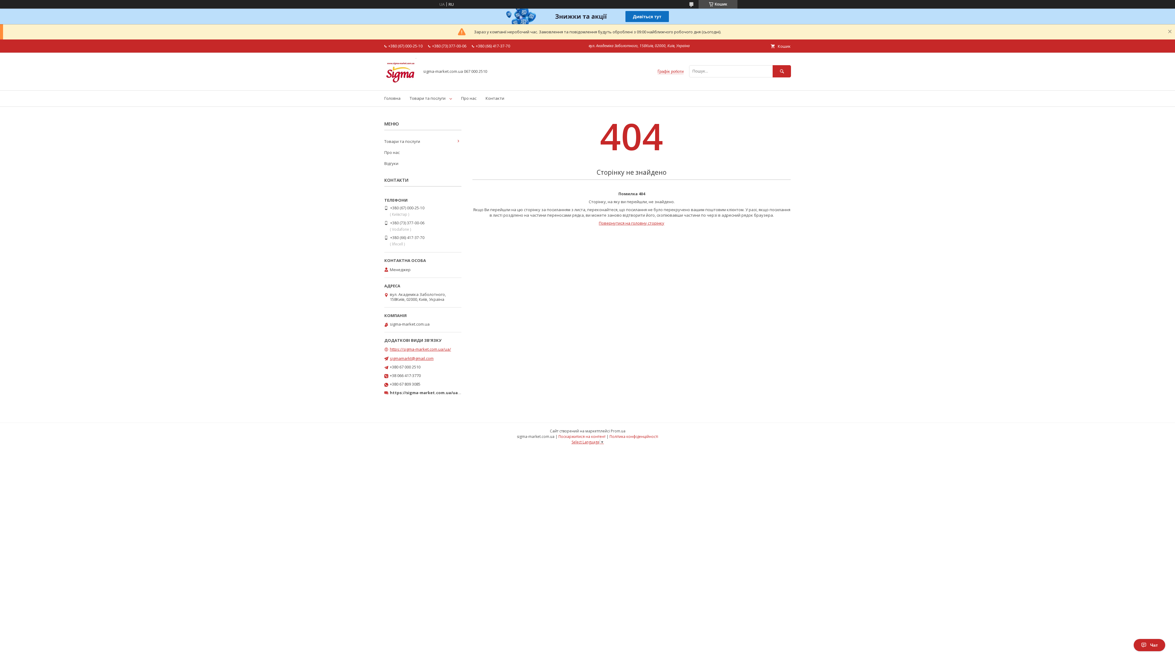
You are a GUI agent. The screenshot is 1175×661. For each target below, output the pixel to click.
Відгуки (391, 163)
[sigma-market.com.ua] (400, 82)
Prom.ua (618, 431)
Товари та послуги (428, 98)
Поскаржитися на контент (582, 436)
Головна (392, 98)
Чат (1154, 645)
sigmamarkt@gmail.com (412, 358)
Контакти (495, 98)
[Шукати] (782, 71)
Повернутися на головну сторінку (631, 223)
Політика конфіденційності (634, 436)
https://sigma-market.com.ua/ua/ (420, 349)
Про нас (468, 98)
